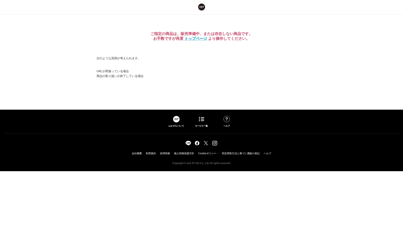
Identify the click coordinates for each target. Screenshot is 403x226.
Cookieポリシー (207, 153)
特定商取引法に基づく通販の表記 (241, 153)
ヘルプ (267, 153)
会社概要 (137, 153)
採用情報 (165, 153)
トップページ (195, 38)
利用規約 (151, 153)
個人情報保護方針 (184, 153)
